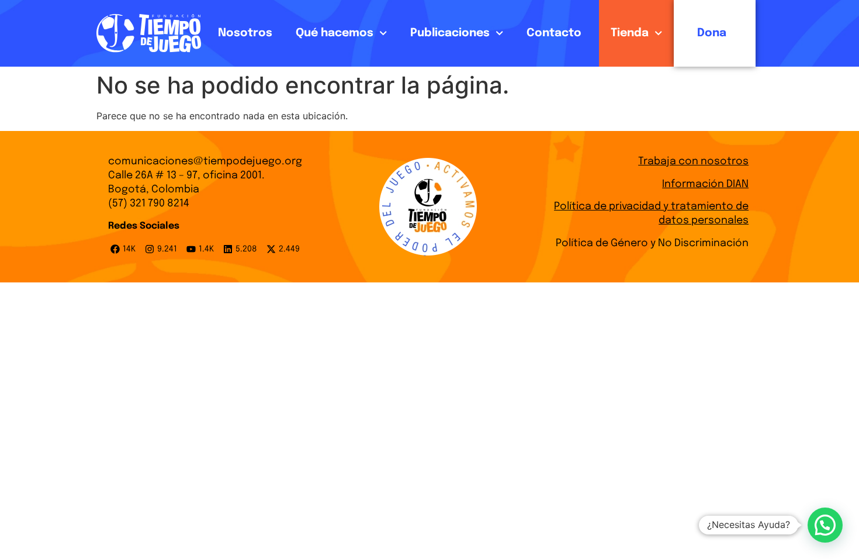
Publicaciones (450, 33)
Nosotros (245, 33)
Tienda (630, 33)
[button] (825, 525)
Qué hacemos (334, 33)
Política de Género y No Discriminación (652, 243)
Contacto (554, 33)
